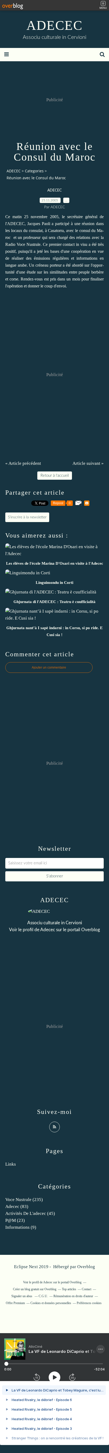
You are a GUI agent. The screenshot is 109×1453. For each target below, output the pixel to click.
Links (10, 1164)
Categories (34, 170)
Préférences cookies (89, 1303)
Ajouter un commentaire (49, 667)
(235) (24, 1199)
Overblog (86, 1266)
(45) (30, 1213)
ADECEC (54, 25)
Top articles (69, 1289)
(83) (16, 1206)
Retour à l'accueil (54, 476)
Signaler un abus (22, 1296)
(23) (15, 1220)
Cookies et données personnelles (50, 1303)
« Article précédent (23, 463)
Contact (86, 1289)
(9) (20, 1227)
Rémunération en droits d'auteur (73, 1296)
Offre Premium (15, 1303)
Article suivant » (88, 463)
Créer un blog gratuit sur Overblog (34, 1289)
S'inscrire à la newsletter (27, 517)
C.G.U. (43, 1296)
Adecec (47, 929)
